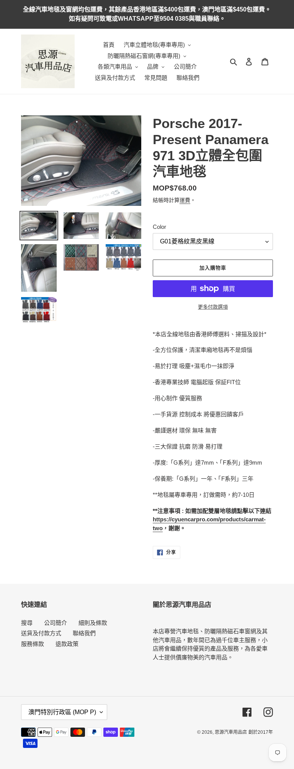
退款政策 (67, 644)
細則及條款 (92, 622)
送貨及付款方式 (41, 633)
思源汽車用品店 (231, 732)
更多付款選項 (213, 307)
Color (159, 226)
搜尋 (27, 622)
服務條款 (32, 644)
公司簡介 (55, 622)
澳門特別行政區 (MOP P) (62, 712)
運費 (185, 200)
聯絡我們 (84, 633)
